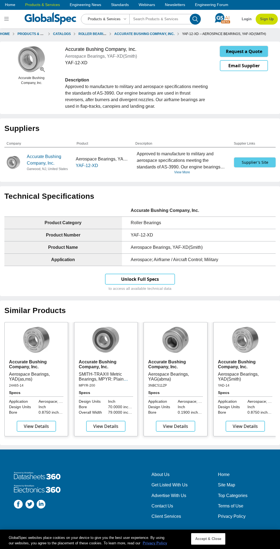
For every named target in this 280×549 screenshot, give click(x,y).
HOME (5, 34)
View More (182, 172)
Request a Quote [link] (244, 51)
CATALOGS (62, 34)
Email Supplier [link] (244, 66)
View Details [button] (36, 426)
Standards (120, 4)
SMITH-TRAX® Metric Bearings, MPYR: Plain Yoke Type (101, 379)
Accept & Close (208, 539)
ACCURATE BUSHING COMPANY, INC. (144, 34)
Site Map (226, 485)
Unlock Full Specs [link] (140, 279)
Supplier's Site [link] (255, 162)
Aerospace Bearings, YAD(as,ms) (29, 376)
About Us (160, 474)
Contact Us (162, 506)
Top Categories (232, 495)
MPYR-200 (87, 385)
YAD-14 (223, 385)
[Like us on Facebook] (18, 505)
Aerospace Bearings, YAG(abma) (168, 376)
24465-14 (16, 385)
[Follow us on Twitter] (29, 505)
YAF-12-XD (87, 165)
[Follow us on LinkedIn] (41, 505)
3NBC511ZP (157, 385)
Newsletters (175, 4)
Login (247, 19)
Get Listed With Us (169, 485)
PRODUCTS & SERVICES (37, 34)
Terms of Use (230, 506)
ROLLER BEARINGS (94, 34)
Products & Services (42, 4)
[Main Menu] (7, 19)
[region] (140, 539)
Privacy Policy (232, 516)
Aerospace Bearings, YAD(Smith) (238, 376)
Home (10, 4)
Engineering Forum (211, 4)
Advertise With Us (168, 495)
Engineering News (85, 4)
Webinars (147, 4)
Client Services (166, 516)
